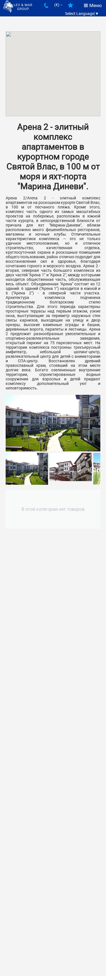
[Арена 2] (53, 423)
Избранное (70, 7)
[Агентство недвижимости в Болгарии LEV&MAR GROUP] (18, 6)
